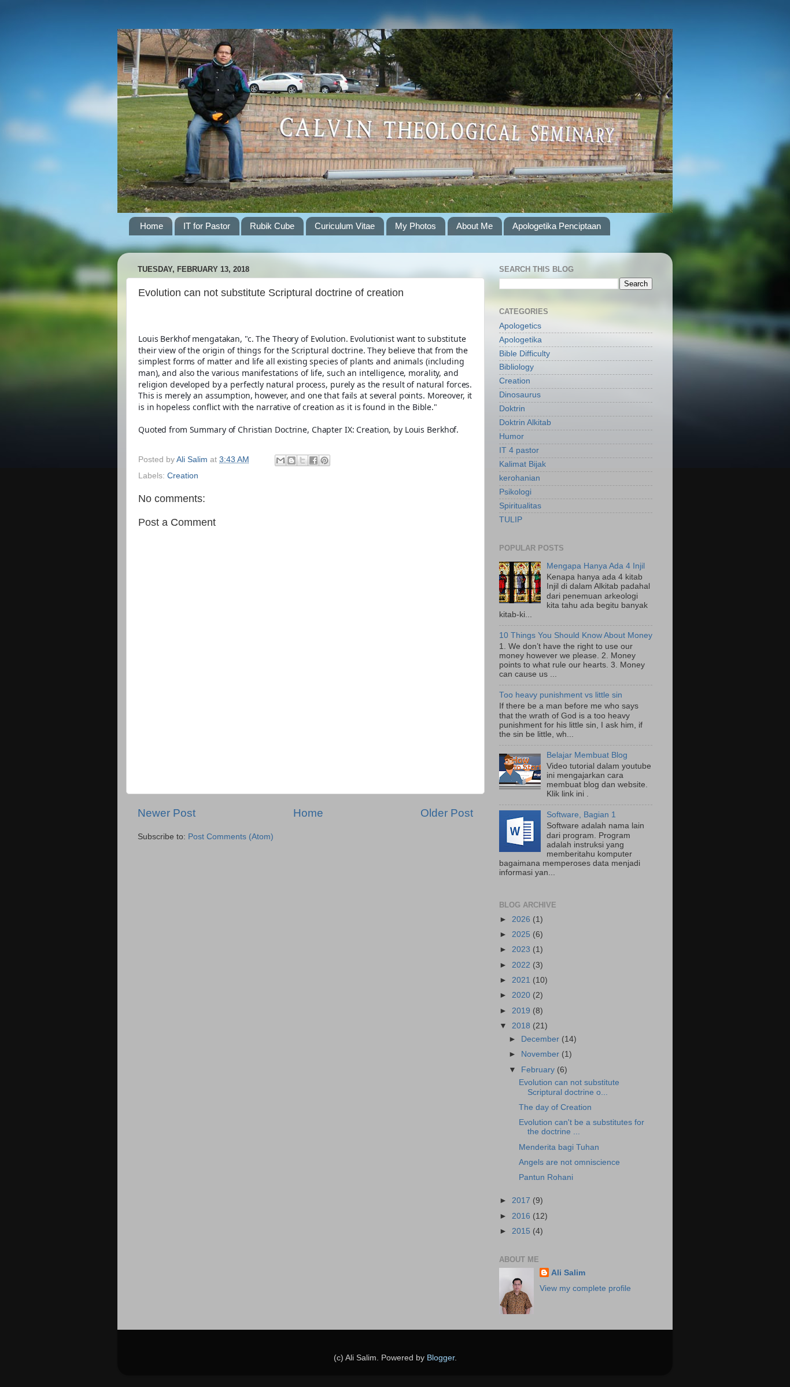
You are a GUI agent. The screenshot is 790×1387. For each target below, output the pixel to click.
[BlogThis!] (291, 460)
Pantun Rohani (546, 1177)
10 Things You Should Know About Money (575, 635)
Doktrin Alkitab (525, 422)
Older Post (446, 813)
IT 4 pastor (519, 450)
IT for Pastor (206, 226)
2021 (522, 980)
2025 (522, 934)
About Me (474, 226)
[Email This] (280, 460)
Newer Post (166, 813)
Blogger (441, 1357)
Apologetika (520, 339)
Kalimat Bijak (522, 464)
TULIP (510, 519)
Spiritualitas (520, 505)
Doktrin (512, 408)
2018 (522, 1025)
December (541, 1039)
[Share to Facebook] (313, 460)
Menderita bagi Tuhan (559, 1147)
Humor (511, 436)
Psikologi (515, 492)
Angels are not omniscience (569, 1162)
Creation (182, 475)
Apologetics (520, 326)
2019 (522, 1010)
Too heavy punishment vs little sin (560, 695)
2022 (522, 965)
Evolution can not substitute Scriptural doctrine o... (569, 1087)
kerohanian (519, 478)
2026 (522, 919)
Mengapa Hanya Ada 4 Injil (596, 566)
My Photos (415, 226)
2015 (522, 1231)
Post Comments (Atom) (231, 836)
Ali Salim (568, 1272)
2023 (522, 949)
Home (151, 226)
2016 (522, 1216)
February (539, 1069)
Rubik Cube (272, 226)
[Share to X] (302, 460)
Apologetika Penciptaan (556, 226)
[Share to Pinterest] (324, 460)
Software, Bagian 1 (581, 814)
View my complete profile (585, 1288)
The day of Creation (555, 1107)
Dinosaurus (520, 394)
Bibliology (516, 367)
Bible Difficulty (524, 353)
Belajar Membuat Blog (587, 755)
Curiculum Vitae (345, 226)
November (541, 1054)
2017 (522, 1200)
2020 (522, 995)
